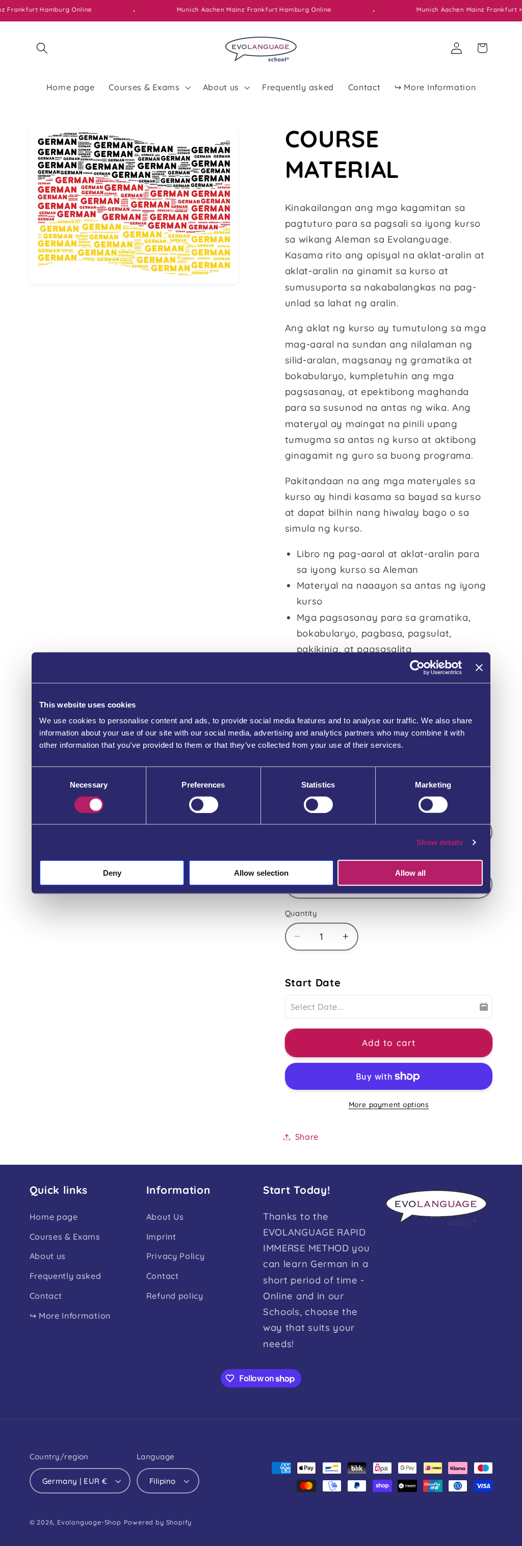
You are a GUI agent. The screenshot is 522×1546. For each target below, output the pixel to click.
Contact (46, 1296)
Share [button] (307, 1137)
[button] (43, 48)
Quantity (301, 913)
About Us (165, 1217)
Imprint (161, 1236)
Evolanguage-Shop (89, 1522)
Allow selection (261, 873)
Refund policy (174, 1296)
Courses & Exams (65, 1236)
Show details (439, 841)
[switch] (203, 804)
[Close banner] (479, 667)
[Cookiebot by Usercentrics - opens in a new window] (417, 667)
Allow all (410, 873)
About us (48, 1256)
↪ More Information (70, 1316)
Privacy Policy (175, 1256)
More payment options (389, 1104)
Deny (112, 873)
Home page (54, 1217)
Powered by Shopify (158, 1522)
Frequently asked (65, 1276)
